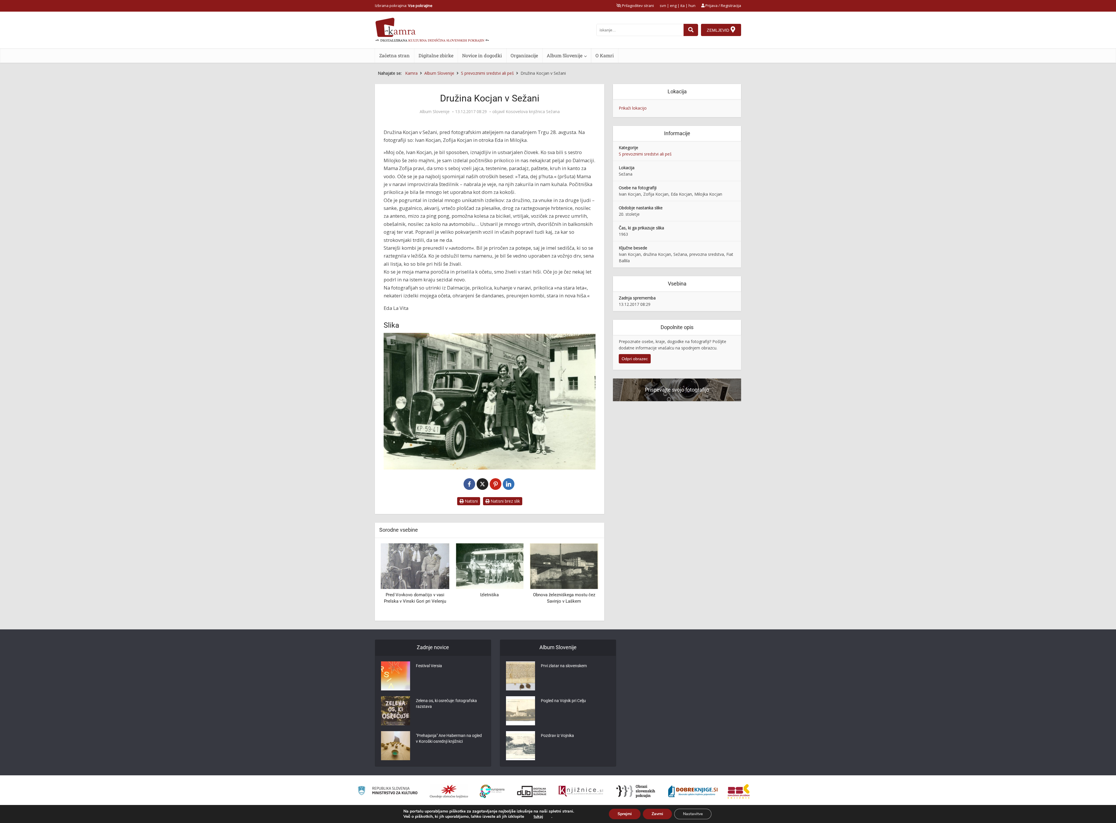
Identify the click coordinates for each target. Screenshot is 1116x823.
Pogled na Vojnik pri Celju (563, 700)
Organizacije (524, 55)
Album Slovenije (564, 55)
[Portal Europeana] (492, 791)
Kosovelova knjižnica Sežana (533, 111)
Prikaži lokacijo (633, 108)
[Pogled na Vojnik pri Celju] (520, 710)
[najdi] (691, 30)
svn (663, 5)
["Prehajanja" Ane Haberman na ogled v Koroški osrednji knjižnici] (395, 745)
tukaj (538, 816)
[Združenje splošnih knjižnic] (739, 791)
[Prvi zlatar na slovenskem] (520, 675)
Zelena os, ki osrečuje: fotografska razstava (446, 703)
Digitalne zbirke (436, 55)
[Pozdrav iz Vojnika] (520, 745)
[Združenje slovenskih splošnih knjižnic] (580, 791)
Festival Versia (429, 665)
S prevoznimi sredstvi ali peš (645, 154)
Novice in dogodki (482, 55)
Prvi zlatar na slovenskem (564, 665)
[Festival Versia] (395, 675)
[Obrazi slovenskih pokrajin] (636, 791)
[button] (584, 579)
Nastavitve (693, 814)
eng (673, 5)
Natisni (471, 501)
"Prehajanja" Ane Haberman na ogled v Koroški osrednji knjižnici (449, 738)
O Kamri (604, 55)
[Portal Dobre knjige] (693, 791)
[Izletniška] (415, 565)
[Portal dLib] (532, 791)
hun (691, 5)
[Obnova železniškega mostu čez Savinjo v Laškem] (489, 565)
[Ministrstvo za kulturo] (387, 791)
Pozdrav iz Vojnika (557, 735)
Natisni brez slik (504, 501)
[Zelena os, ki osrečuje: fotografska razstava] (395, 710)
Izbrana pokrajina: (403, 5)
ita (682, 5)
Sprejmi (625, 814)
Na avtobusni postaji (564, 594)
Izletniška (415, 594)
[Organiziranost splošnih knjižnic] (449, 791)
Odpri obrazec (635, 358)
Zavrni (657, 814)
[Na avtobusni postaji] (564, 565)
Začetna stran (394, 55)
